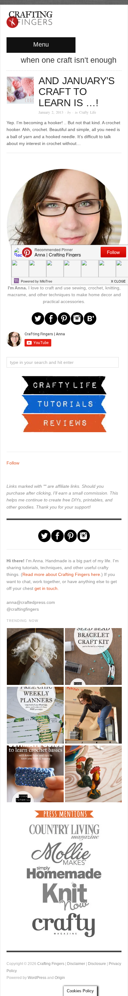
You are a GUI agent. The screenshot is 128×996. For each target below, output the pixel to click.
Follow (13, 462)
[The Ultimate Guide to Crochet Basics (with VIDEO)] (35, 774)
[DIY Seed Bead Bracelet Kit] (93, 656)
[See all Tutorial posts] (64, 403)
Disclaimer (76, 964)
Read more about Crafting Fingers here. (61, 574)
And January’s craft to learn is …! (77, 91)
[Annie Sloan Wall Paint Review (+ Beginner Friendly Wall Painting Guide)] (93, 715)
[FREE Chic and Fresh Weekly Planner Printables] (35, 715)
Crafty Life (87, 112)
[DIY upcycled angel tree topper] (35, 656)
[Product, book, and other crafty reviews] (64, 422)
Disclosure (97, 964)
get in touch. (46, 588)
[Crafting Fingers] (30, 18)
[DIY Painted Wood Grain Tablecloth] (93, 774)
